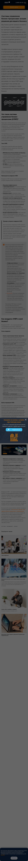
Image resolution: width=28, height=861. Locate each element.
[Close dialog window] (25, 419)
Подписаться (16, 430)
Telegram (8, 430)
